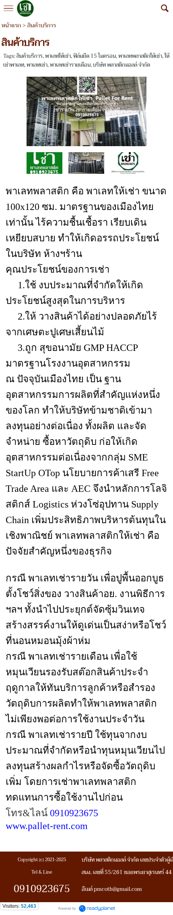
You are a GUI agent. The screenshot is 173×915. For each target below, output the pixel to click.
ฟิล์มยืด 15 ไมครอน (94, 56)
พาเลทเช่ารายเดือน (70, 65)
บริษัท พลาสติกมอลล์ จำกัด (121, 65)
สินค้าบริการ (29, 56)
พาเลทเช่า (37, 65)
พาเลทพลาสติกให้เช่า (140, 56)
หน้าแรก (11, 25)
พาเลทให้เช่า (58, 56)
